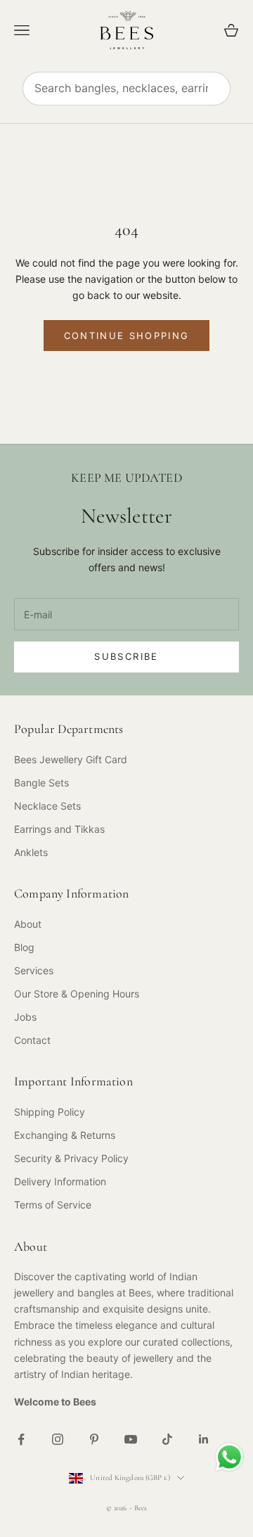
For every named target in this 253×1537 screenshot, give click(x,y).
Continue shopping (127, 335)
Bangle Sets (41, 783)
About (27, 924)
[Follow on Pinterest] (94, 1439)
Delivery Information (60, 1181)
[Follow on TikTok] (167, 1439)
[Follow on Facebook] (21, 1439)
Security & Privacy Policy (71, 1158)
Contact (32, 1040)
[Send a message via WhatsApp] (229, 1457)
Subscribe (126, 656)
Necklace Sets (47, 806)
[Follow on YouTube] (131, 1439)
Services (33, 970)
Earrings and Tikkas (59, 829)
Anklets (31, 852)
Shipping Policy (49, 1112)
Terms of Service (52, 1205)
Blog (24, 947)
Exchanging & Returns (64, 1135)
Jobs (25, 1017)
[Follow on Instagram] (58, 1439)
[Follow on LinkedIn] (204, 1439)
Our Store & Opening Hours (76, 994)
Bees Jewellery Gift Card (70, 759)
